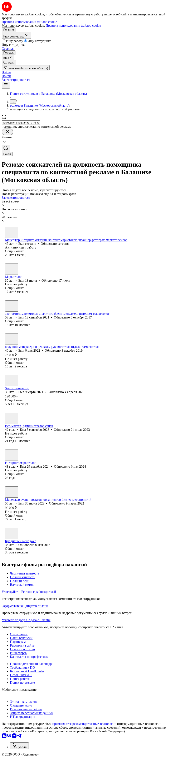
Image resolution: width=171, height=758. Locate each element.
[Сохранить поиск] (6, 148)
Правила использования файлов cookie (73, 25)
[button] (6, 72)
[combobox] (21, 122)
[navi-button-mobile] (6, 85)
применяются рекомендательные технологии (84, 724)
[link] (9, 62)
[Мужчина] (11, 232)
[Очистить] (7, 132)
